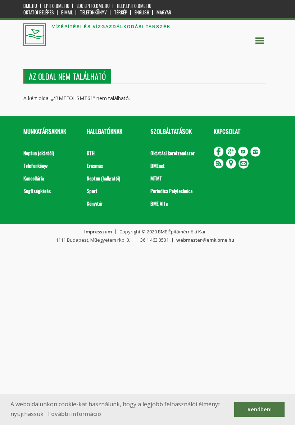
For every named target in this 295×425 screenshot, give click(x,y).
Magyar (163, 12)
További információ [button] (74, 414)
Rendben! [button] (260, 409)
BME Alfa (159, 203)
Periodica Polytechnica (171, 190)
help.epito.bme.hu (134, 6)
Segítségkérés (37, 190)
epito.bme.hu (56, 6)
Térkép (120, 12)
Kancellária (33, 178)
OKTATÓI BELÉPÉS (38, 12)
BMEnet (157, 165)
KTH (91, 153)
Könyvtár (95, 203)
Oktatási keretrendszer (172, 153)
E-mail (67, 12)
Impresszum (98, 231)
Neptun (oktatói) (38, 153)
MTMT (156, 178)
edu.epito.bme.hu (93, 6)
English (142, 12)
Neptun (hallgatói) (103, 178)
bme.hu (30, 6)
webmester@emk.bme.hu (205, 240)
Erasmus (95, 165)
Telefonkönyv (93, 12)
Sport (92, 190)
